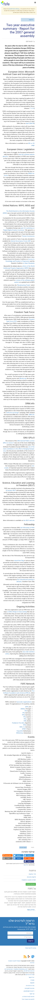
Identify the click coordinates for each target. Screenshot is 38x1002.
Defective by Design (12, 412)
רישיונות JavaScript (28, 991)
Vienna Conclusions (28, 236)
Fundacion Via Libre (18, 723)
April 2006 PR (30, 123)
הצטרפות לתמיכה (31, 884)
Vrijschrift (20, 731)
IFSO (24, 725)
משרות (32, 980)
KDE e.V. (22, 727)
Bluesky (19, 855)
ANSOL (23, 709)
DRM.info (31, 414)
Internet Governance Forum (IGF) (21, 241)
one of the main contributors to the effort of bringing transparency (18, 449)
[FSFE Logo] (5, 3)
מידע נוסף (30, 910)
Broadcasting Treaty (24, 285)
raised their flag (19, 560)
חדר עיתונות (32, 874)
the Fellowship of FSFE (27, 527)
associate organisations (24, 702)
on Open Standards (28, 263)
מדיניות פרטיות (30, 985)
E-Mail (8, 858)
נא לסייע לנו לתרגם (14, 9)
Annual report (23, 847)
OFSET (24, 729)
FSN (25, 721)
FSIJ (25, 719)
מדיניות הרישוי (30, 974)
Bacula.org (23, 378)
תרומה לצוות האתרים (28, 996)
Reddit (29, 858)
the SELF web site (29, 520)
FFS (24, 717)
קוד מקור (32, 994)
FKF (26, 711)
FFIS (23, 715)
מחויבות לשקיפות (29, 988)
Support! (29, 861)
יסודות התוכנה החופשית (29, 880)
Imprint (32, 983)
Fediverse (29, 855)
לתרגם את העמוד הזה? (28, 999)
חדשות (31, 20)
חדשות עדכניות (31, 877)
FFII (24, 713)
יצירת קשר (31, 977)
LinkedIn (19, 858)
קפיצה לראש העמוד (30, 948)
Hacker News (8, 855)
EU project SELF (11, 490)
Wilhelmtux (19, 733)
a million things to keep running (17, 612)
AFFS (26, 707)
